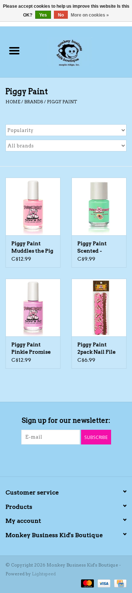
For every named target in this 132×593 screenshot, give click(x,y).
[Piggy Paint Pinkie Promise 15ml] (33, 307)
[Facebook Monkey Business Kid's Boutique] (60, 459)
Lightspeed (44, 573)
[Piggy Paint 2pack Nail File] (99, 307)
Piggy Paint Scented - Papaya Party (94, 247)
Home (13, 101)
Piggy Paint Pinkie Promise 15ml (31, 349)
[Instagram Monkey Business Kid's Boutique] (72, 459)
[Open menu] (14, 50)
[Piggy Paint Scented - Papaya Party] (99, 206)
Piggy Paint (62, 101)
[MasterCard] (86, 583)
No (61, 15)
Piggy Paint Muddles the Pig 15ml (32, 247)
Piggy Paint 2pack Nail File (96, 348)
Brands (33, 101)
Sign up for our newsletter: (66, 420)
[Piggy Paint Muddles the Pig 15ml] (33, 206)
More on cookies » (90, 15)
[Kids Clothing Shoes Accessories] (80, 51)
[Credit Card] (118, 583)
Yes (43, 15)
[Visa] (103, 583)
